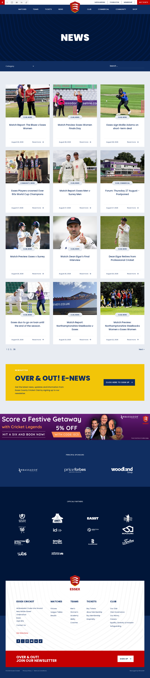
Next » (141, 349)
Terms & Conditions (40, 670)
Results (53, 615)
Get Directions (22, 633)
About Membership (94, 612)
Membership (128, 2)
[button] (22, 9)
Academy (74, 615)
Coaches (74, 622)
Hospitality (91, 619)
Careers (113, 619)
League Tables (56, 612)
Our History (114, 615)
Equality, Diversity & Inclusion (122, 622)
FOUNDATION (114, 2)
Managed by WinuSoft (137, 670)
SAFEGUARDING (100, 2)
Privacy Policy (27, 670)
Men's (72, 608)
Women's (74, 612)
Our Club (113, 608)
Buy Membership (93, 615)
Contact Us (21, 625)
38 (14, 349)
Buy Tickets (91, 608)
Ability (72, 619)
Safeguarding (115, 626)
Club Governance (117, 612)
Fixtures (54, 608)
